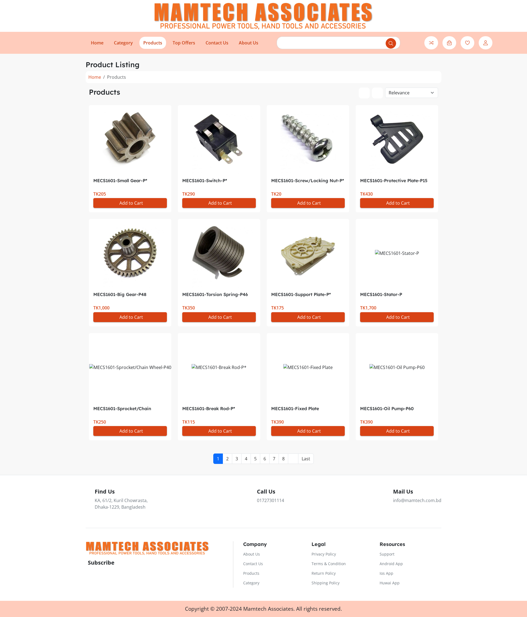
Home (94, 77)
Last (306, 459)
